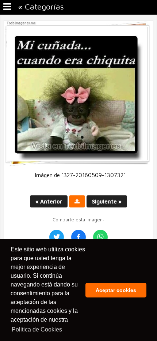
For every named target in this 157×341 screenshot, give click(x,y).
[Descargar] (77, 201)
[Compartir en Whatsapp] (100, 237)
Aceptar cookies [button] (116, 290)
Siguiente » (107, 201)
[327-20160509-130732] (78, 164)
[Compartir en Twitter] (56, 237)
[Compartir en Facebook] (78, 237)
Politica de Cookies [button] (37, 329)
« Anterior (48, 201)
